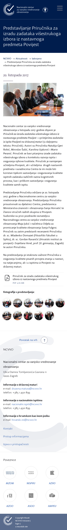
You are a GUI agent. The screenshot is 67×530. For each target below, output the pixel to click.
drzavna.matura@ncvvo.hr (27, 388)
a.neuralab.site (21, 526)
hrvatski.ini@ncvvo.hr (24, 420)
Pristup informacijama (16, 436)
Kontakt (8, 428)
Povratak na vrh (28, 340)
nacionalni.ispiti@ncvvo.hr (27, 404)
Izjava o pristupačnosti (16, 444)
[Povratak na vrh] (44, 340)
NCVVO (18, 520)
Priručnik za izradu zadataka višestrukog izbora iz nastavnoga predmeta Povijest (35, 278)
